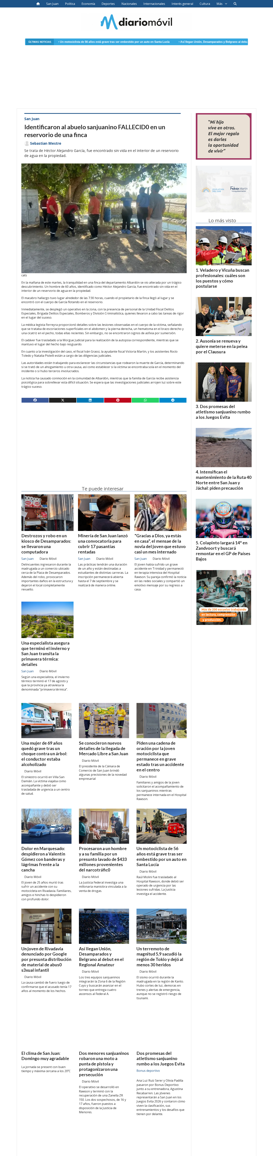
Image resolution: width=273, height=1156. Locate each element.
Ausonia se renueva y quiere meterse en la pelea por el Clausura (221, 346)
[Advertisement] (136, 75)
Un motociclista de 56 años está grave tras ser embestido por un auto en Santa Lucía (61, 41)
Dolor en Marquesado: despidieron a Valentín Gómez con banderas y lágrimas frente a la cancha (43, 859)
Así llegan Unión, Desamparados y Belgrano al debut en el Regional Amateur (176, 41)
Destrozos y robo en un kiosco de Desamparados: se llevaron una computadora (46, 543)
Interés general (182, 4)
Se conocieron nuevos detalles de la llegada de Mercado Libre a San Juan (103, 748)
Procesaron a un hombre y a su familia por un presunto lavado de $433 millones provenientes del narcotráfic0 (103, 859)
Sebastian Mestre (45, 143)
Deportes (108, 4)
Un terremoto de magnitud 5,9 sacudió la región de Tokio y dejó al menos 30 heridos (159, 956)
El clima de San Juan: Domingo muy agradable (45, 1056)
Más (219, 4)
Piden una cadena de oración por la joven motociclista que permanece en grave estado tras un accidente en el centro (160, 756)
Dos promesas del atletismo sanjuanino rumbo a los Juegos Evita (160, 1059)
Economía (88, 4)
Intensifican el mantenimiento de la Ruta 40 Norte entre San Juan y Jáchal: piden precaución (223, 479)
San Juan (52, 4)
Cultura (205, 4)
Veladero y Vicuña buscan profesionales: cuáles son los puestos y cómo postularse (222, 278)
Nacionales (129, 4)
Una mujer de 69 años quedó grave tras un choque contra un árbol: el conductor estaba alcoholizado (44, 753)
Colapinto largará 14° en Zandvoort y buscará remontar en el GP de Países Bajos (223, 550)
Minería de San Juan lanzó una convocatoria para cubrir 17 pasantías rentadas (103, 543)
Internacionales (154, 4)
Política (70, 4)
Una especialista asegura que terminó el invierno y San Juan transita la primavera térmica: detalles (45, 653)
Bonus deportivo (148, 1071)
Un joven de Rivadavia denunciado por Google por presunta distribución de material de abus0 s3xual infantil (46, 959)
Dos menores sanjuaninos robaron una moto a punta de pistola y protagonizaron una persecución (104, 1064)
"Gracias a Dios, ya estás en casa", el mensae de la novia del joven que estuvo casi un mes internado (160, 543)
